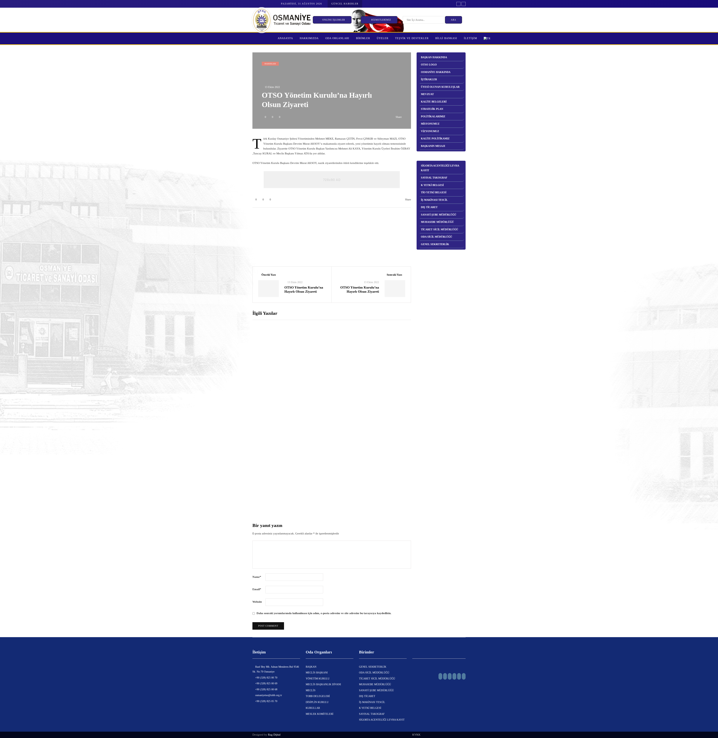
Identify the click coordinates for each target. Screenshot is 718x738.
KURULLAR (313, 708)
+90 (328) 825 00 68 (265, 689)
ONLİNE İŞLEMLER (334, 20)
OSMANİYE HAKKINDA (435, 72)
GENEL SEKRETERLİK (435, 244)
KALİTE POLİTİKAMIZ (435, 138)
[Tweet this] (233, 178)
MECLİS (310, 690)
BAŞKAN (311, 666)
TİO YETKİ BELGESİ (433, 192)
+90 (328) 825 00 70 (265, 677)
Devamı (329, 384)
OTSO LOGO (429, 64)
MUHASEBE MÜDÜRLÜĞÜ (437, 222)
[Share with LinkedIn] (233, 188)
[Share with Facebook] (233, 169)
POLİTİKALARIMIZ (433, 116)
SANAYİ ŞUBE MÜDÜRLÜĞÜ (438, 214)
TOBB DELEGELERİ (318, 696)
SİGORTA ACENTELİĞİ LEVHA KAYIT (440, 168)
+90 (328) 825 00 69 (265, 683)
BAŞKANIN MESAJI (433, 146)
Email (256, 589)
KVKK (416, 734)
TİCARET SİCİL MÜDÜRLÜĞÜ (439, 229)
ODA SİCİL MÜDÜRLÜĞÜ (436, 236)
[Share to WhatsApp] (233, 207)
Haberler (270, 64)
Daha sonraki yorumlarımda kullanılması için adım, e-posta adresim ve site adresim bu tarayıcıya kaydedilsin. (324, 613)
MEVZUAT (427, 94)
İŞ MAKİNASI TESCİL (434, 200)
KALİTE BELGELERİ (434, 101)
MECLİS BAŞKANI (317, 672)
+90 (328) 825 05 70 (265, 701)
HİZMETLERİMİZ (381, 20)
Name (256, 576)
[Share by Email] (233, 216)
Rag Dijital (274, 734)
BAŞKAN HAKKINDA (434, 57)
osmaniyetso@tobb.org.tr (268, 695)
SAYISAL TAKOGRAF (434, 177)
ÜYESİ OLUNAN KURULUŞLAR (440, 87)
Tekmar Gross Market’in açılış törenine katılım (363, 419)
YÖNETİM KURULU (317, 678)
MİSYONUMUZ (430, 123)
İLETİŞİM (470, 38)
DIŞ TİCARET (429, 207)
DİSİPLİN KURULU (317, 702)
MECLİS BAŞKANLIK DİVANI (323, 684)
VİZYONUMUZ (430, 131)
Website (257, 601)
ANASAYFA (285, 38)
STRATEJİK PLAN (432, 109)
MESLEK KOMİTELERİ (319, 714)
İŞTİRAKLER (429, 79)
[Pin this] (233, 197)
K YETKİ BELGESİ (432, 185)
